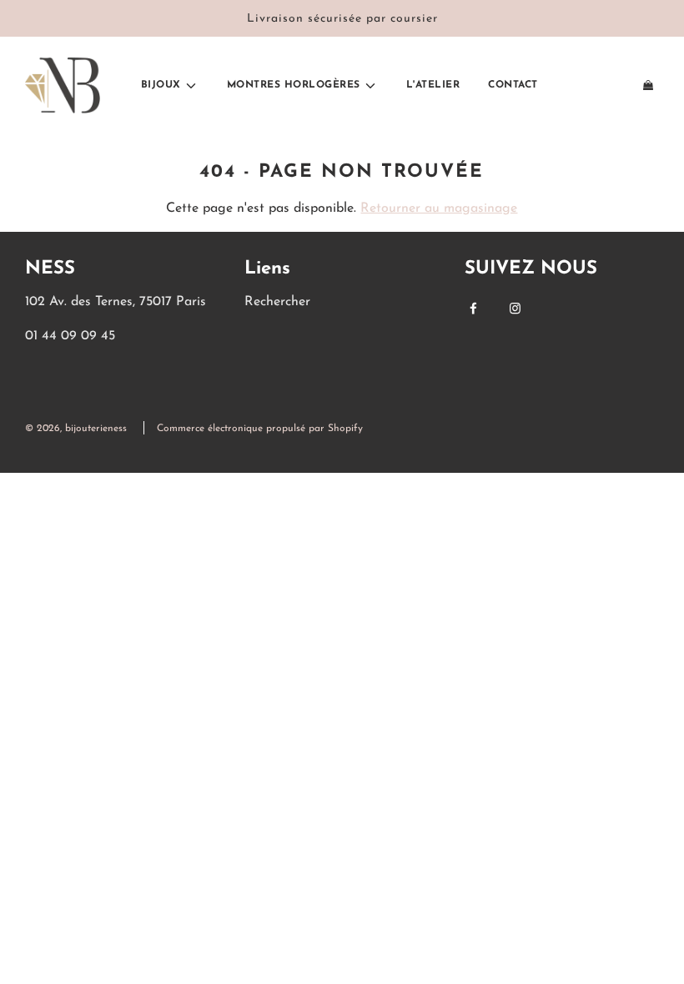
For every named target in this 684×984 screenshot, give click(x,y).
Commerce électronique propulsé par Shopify (260, 429)
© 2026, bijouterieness (76, 429)
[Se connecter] (608, 85)
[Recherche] (570, 85)
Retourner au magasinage (438, 208)
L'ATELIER (433, 85)
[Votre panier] (649, 85)
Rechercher (277, 302)
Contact (513, 85)
